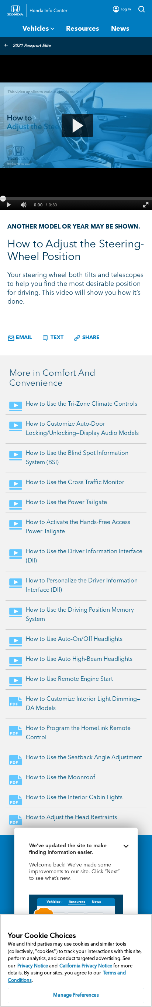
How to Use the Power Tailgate (66, 503)
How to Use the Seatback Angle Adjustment (84, 758)
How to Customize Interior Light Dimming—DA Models (83, 704)
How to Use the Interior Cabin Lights (74, 798)
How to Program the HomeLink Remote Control (78, 733)
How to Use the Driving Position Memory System (80, 614)
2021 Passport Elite (32, 46)
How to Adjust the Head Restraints (71, 818)
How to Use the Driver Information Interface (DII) (84, 556)
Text (56, 337)
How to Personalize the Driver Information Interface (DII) (82, 585)
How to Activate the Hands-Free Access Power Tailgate (78, 527)
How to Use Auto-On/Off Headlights (74, 639)
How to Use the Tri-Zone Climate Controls (81, 404)
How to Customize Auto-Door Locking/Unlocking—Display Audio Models (82, 428)
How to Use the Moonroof (60, 778)
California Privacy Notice (85, 966)
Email (23, 337)
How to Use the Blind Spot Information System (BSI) (77, 458)
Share (90, 337)
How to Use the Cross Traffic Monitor (75, 483)
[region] (76, 960)
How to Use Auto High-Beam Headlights (79, 659)
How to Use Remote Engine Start (69, 679)
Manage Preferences (76, 995)
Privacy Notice (32, 966)
